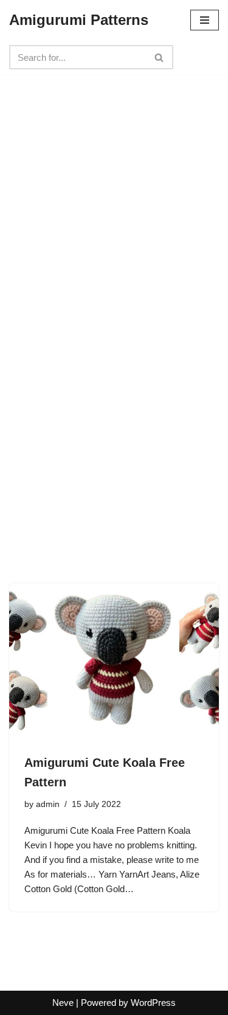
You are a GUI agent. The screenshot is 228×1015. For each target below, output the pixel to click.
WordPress (153, 1002)
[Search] (159, 57)
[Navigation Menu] (204, 20)
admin (48, 804)
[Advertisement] (114, 194)
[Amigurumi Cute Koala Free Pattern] (114, 662)
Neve (63, 1002)
